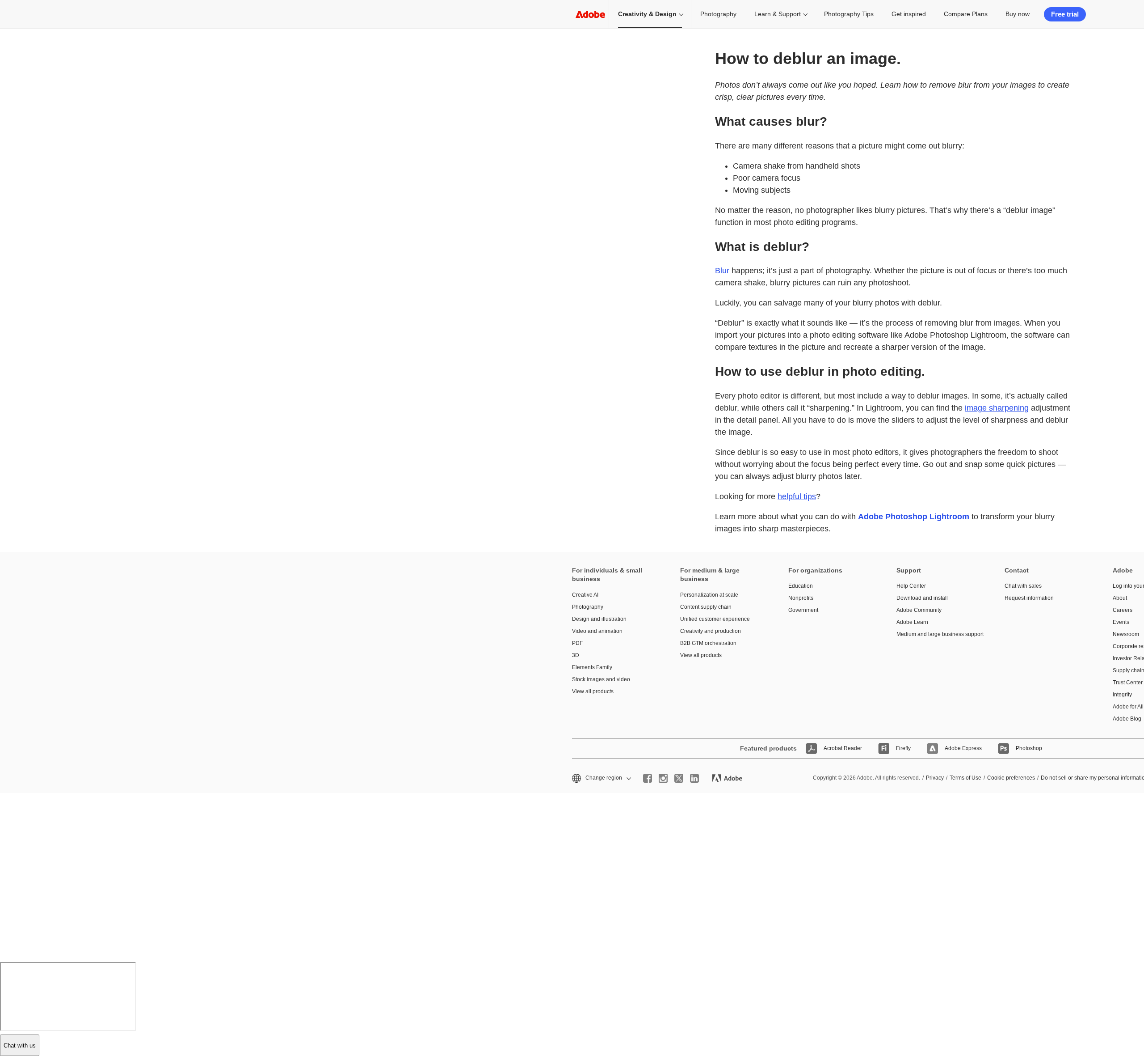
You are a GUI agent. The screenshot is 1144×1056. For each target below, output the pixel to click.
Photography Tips (849, 13)
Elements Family (592, 667)
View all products (593, 691)
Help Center (911, 586)
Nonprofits (800, 598)
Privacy (935, 778)
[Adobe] (590, 14)
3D (575, 655)
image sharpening (997, 407)
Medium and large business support (937, 634)
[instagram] (663, 778)
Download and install (922, 598)
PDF (577, 643)
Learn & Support (777, 13)
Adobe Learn (912, 622)
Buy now (1017, 13)
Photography (718, 13)
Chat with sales (1023, 586)
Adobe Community (919, 610)
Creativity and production (710, 631)
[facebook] (647, 778)
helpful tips (797, 496)
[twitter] (678, 778)
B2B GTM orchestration (708, 643)
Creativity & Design (647, 13)
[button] (601, 778)
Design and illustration (599, 619)
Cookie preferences (1011, 778)
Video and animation (597, 631)
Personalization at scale (709, 595)
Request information (1029, 598)
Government (803, 610)
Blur (722, 270)
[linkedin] (694, 778)
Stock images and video (601, 679)
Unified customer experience (715, 619)
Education (800, 586)
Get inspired (909, 13)
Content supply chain (706, 607)
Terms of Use (965, 778)
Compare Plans (966, 13)
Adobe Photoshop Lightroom (913, 516)
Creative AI (585, 595)
